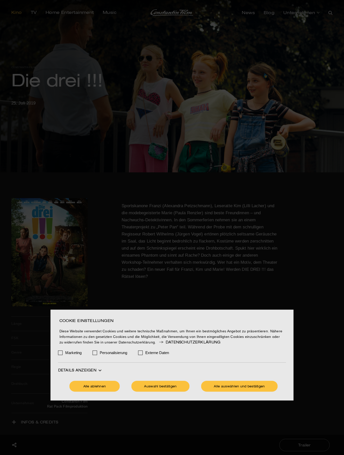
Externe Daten (157, 353)
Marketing (73, 353)
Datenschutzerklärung (193, 342)
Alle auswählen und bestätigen (239, 386)
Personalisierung (113, 353)
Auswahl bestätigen (160, 386)
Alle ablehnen (94, 386)
